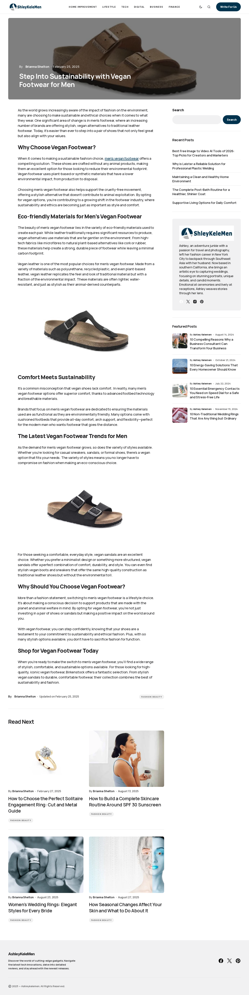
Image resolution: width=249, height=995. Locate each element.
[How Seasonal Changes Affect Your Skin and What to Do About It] (126, 864)
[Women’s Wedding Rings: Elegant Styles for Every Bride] (46, 864)
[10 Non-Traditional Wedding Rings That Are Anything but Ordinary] (179, 415)
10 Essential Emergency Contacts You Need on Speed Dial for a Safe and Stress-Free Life (214, 392)
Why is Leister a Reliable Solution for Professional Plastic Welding (199, 166)
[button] (200, 6)
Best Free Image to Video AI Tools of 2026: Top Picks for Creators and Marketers (203, 153)
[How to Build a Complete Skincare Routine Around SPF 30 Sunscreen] (126, 759)
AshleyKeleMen (21, 954)
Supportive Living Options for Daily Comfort (204, 203)
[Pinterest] (201, 301)
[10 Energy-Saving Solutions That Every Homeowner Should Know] (179, 366)
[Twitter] (188, 301)
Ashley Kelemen (202, 334)
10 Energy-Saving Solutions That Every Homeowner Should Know (214, 367)
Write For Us (228, 7)
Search (178, 110)
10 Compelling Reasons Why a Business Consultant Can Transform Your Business (211, 343)
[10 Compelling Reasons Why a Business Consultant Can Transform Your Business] (179, 340)
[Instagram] (194, 301)
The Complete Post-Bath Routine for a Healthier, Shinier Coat (201, 192)
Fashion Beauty (151, 696)
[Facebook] (181, 301)
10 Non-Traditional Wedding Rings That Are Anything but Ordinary (214, 416)
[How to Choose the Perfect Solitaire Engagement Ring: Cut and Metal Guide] (46, 759)
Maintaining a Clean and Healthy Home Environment (200, 179)
